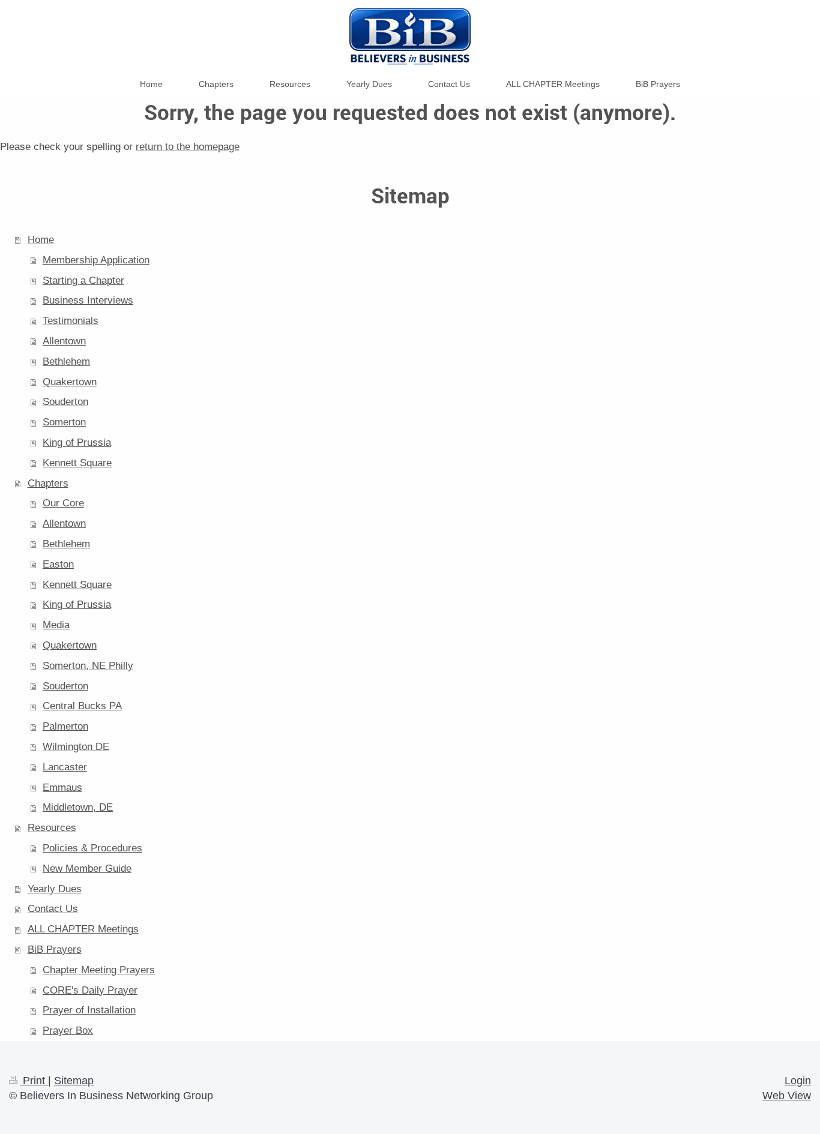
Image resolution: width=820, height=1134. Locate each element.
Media (56, 625)
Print (34, 1081)
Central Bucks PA (82, 706)
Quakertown (70, 382)
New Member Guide (87, 868)
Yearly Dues (55, 889)
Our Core (63, 503)
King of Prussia (77, 442)
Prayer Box (68, 1030)
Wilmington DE (76, 746)
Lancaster (65, 767)
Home (41, 239)
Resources (52, 827)
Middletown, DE (78, 807)
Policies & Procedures (92, 848)
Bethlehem (66, 361)
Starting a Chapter (83, 280)
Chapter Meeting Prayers (99, 970)
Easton (58, 564)
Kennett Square (77, 463)
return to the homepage (188, 146)
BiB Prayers (55, 949)
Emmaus (62, 787)
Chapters (48, 483)
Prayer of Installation (89, 1010)
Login (798, 1081)
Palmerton (65, 726)
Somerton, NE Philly (88, 665)
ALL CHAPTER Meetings (83, 929)
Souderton (65, 401)
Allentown (64, 341)
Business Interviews (88, 300)
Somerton (64, 422)
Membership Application (96, 260)
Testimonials (70, 320)
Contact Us (53, 908)
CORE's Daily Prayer (90, 990)
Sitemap (74, 1081)
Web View (786, 1096)
